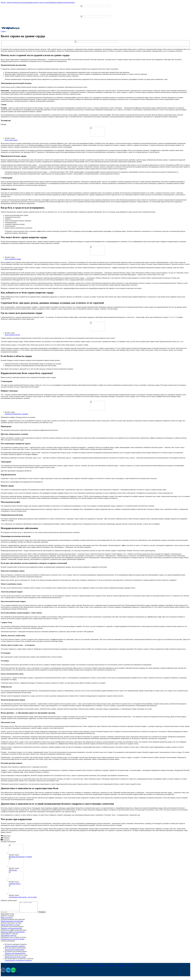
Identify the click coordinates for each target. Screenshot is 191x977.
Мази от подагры (6, 917)
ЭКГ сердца (13, 870)
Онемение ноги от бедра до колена (12, 939)
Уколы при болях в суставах (10, 925)
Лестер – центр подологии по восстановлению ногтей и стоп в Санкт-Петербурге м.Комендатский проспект (38, 2)
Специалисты (89, 965)
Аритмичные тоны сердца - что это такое (23, 897)
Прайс (130, 965)
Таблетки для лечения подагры (11, 928)
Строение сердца (14, 883)
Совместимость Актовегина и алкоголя (18, 960)
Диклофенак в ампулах (8, 935)
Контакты (110, 965)
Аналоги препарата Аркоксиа (15, 946)
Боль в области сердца (12, 335)
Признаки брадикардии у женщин (16, 414)
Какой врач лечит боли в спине (15, 957)
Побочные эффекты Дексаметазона (13, 932)
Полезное (121, 965)
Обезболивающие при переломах (12, 921)
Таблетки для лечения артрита (15, 953)
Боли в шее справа (11, 140)
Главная (61, 965)
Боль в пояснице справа (13, 259)
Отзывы (100, 965)
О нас (70, 965)
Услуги (78, 965)
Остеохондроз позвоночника (14, 949)
